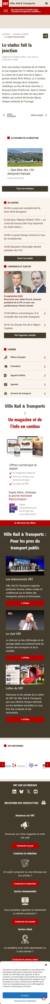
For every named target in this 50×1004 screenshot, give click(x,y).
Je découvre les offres (25, 523)
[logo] (25, 765)
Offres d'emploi (18, 357)
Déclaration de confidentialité (25, 1001)
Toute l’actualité (25, 259)
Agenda (14, 385)
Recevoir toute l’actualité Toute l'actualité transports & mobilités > (26, 11)
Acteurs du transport (21, 394)
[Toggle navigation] (46, 3)
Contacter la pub (25, 846)
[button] (46, 964)
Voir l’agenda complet (25, 335)
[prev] (2, 764)
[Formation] (45, 366)
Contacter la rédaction (25, 884)
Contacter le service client (25, 960)
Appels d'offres (18, 376)
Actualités (6, 34)
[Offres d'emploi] (45, 357)
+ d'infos (25, 603)
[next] (47, 764)
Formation (16, 366)
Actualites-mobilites (21, 34)
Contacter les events (25, 922)
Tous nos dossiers (25, 189)
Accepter (25, 995)
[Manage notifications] (44, 998)
